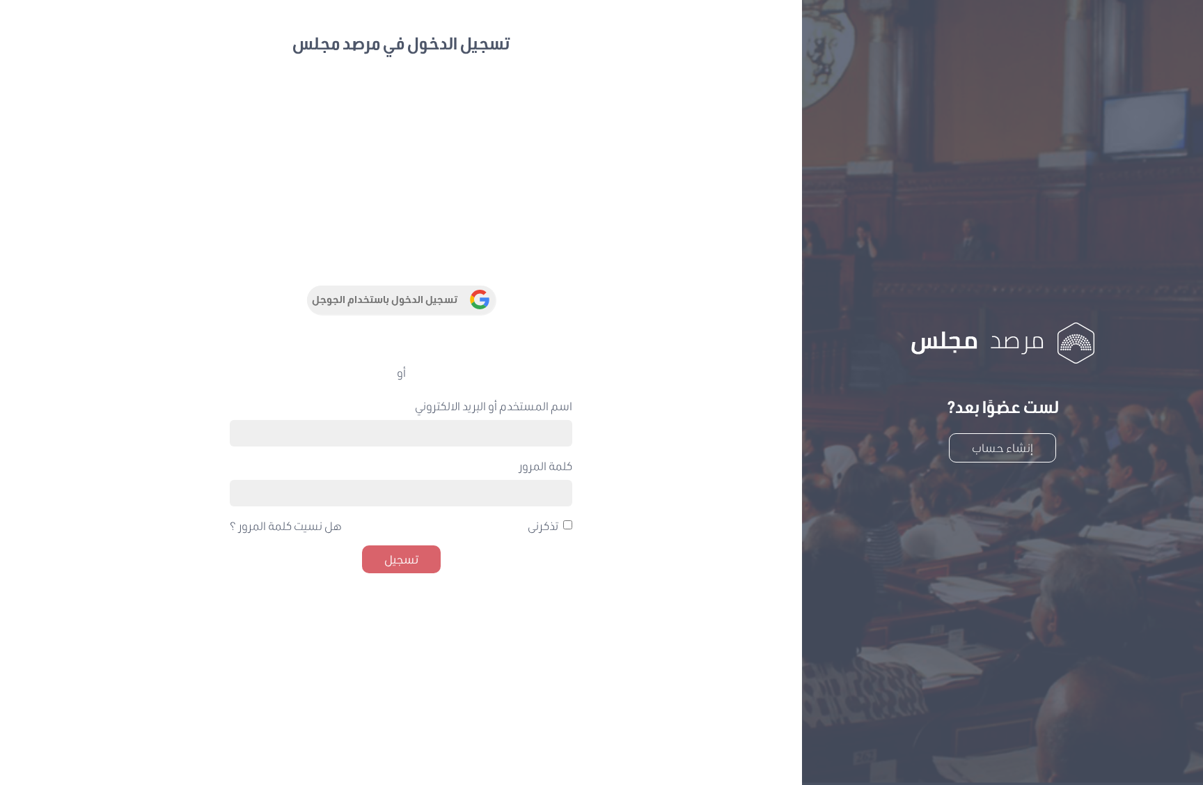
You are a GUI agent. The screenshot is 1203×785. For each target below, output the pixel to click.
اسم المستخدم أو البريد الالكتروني (493, 405)
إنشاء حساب (1002, 447)
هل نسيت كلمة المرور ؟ (286, 525)
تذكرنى (543, 525)
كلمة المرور (545, 465)
